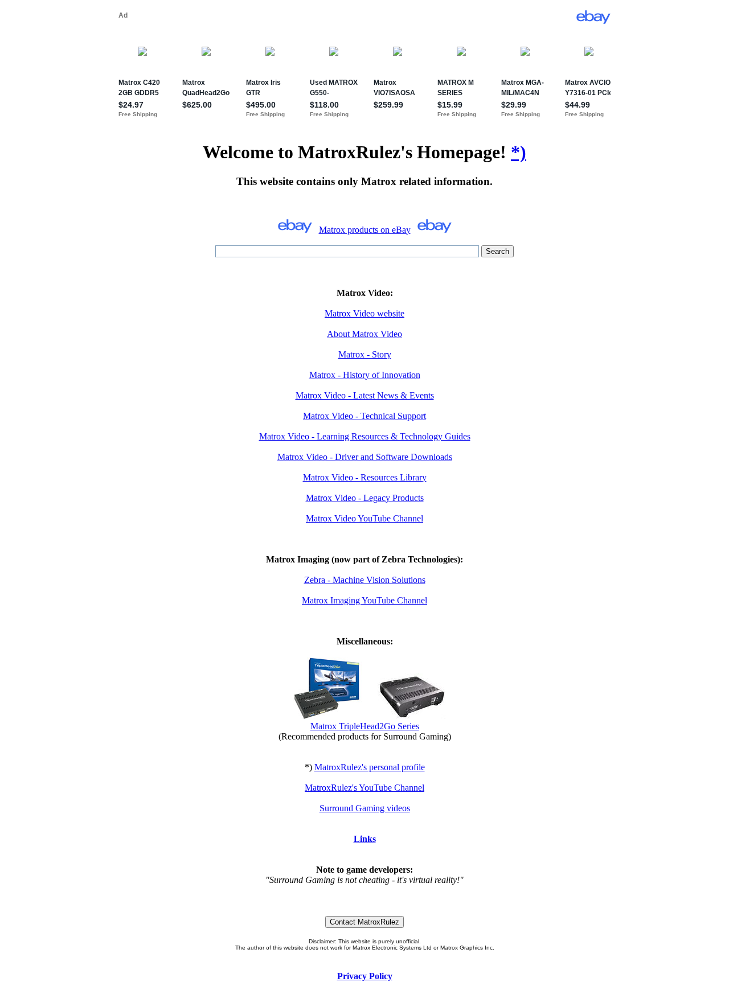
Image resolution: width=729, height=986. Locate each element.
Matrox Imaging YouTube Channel (364, 600)
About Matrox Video (364, 334)
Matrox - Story (364, 354)
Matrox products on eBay (365, 230)
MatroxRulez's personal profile (369, 767)
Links (365, 839)
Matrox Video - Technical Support (364, 416)
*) (518, 152)
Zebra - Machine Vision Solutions (364, 580)
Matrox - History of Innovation (364, 375)
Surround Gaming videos (365, 808)
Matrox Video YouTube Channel (364, 518)
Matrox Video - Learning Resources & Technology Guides (364, 436)
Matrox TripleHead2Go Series (364, 726)
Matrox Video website (364, 313)
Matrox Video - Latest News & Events (365, 395)
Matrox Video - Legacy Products (365, 498)
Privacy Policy (364, 976)
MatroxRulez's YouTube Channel (364, 787)
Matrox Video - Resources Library (365, 477)
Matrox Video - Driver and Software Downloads (364, 457)
